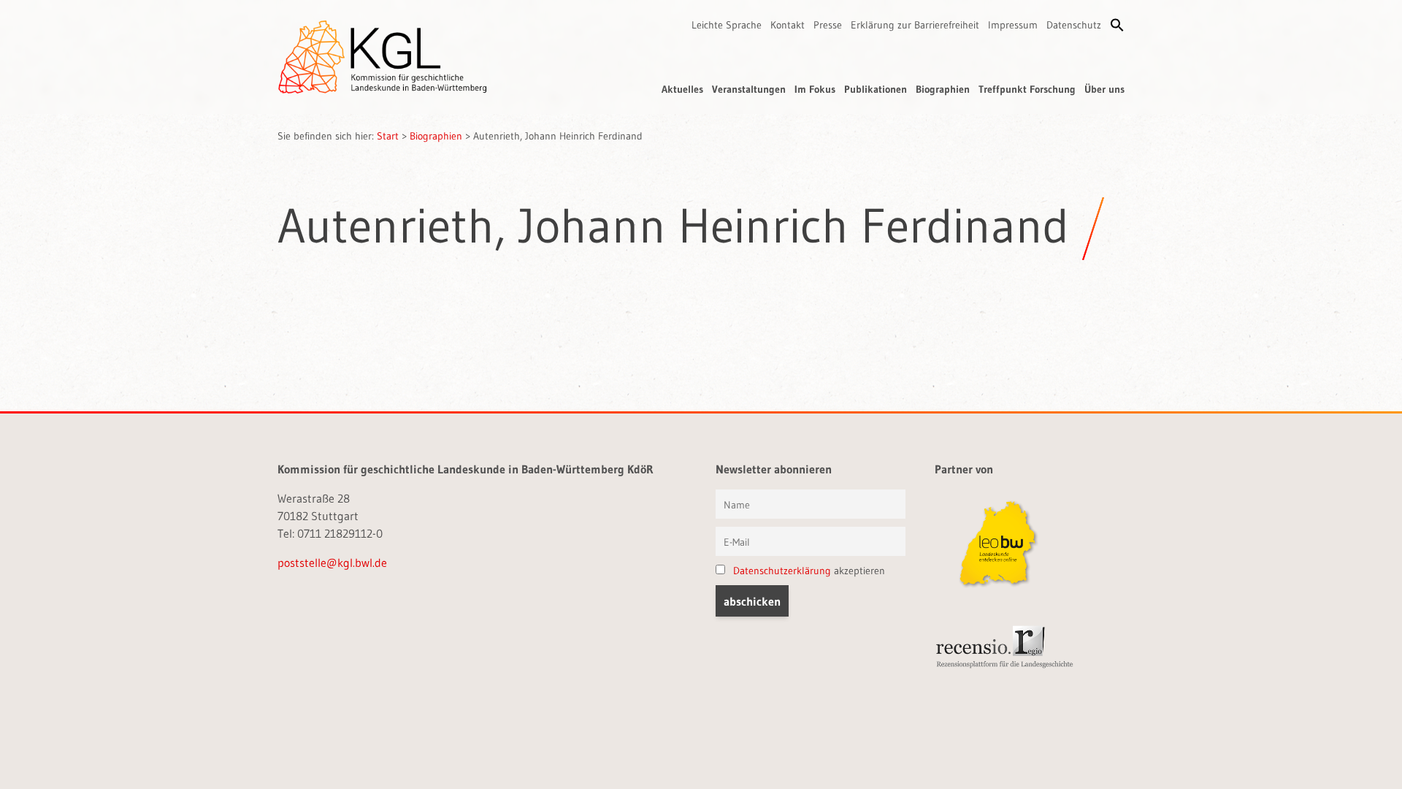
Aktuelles (682, 89)
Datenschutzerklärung (782, 570)
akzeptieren (809, 570)
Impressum (1013, 24)
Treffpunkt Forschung (1027, 89)
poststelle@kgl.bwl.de (332, 562)
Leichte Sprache (727, 24)
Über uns (1104, 89)
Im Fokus (814, 89)
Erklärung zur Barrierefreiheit (915, 24)
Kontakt (787, 24)
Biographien (943, 89)
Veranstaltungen (749, 89)
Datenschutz (1073, 24)
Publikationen (875, 89)
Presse (827, 24)
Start (388, 135)
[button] (1117, 25)
